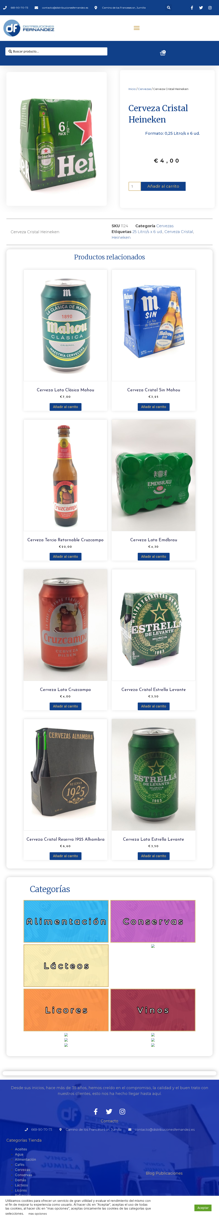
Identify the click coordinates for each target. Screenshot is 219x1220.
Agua (19, 1154)
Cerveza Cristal (178, 231)
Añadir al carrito (163, 186)
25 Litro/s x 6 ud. (147, 231)
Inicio (132, 89)
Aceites (21, 1149)
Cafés (19, 1164)
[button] (168, 7)
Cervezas (144, 89)
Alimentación (25, 1159)
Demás (20, 1180)
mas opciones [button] (37, 1213)
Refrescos (23, 1195)
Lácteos (21, 1185)
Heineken (121, 237)
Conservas (23, 1175)
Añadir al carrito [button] (65, 407)
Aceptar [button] (203, 1208)
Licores (21, 1190)
